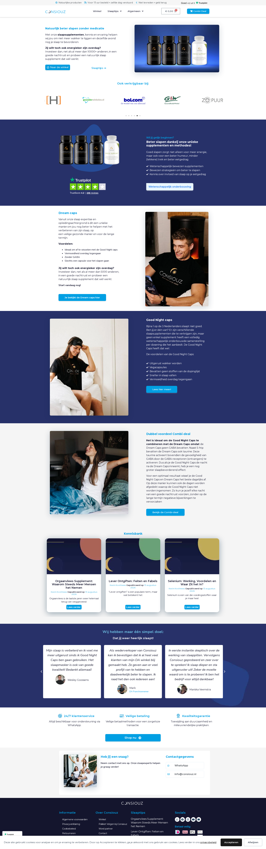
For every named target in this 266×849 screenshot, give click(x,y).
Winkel (97, 11)
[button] (45, 101)
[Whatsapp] (177, 819)
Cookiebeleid (69, 828)
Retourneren (69, 833)
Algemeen (134, 11)
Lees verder (74, 607)
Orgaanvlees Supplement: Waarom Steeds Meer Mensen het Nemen (74, 584)
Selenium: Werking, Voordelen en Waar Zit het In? (192, 582)
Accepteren (231, 842)
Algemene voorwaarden (75, 819)
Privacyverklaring (71, 824)
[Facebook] (182, 819)
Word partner (106, 828)
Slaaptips (113, 11)
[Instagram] (188, 819)
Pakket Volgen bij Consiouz (113, 824)
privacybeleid (208, 842)
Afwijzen (253, 842)
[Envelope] (198, 819)
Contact (103, 833)
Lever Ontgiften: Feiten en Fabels (133, 581)
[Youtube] (193, 819)
